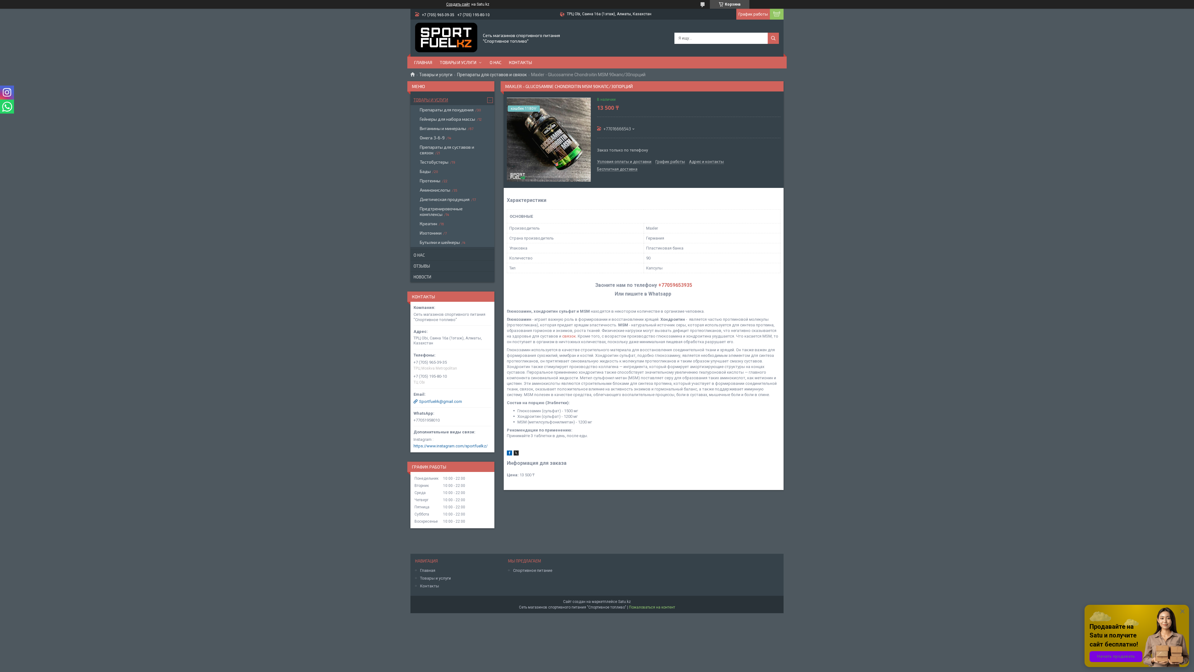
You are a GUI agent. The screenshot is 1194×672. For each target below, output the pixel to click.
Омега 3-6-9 (432, 137)
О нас (496, 62)
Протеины (430, 180)
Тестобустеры (434, 162)
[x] (516, 454)
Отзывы (422, 266)
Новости (422, 276)
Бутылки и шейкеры (440, 242)
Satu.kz (624, 602)
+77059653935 (675, 285)
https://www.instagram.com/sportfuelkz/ (451, 446)
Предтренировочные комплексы (441, 211)
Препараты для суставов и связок (492, 74)
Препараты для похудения (447, 109)
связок (569, 336)
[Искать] (773, 38)
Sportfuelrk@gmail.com (440, 401)
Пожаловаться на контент (652, 607)
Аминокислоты (435, 190)
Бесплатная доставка (617, 169)
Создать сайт (458, 4)
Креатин (428, 223)
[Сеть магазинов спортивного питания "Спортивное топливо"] (446, 38)
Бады (425, 171)
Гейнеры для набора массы (447, 119)
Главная (423, 62)
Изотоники (431, 233)
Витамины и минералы (443, 128)
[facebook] (509, 454)
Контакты (520, 62)
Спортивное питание (532, 570)
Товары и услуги (458, 62)
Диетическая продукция (445, 199)
